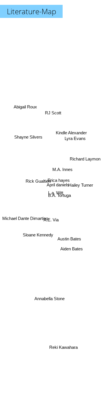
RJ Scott (54, 113)
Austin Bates (69, 242)
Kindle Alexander (70, 127)
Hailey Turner (81, 184)
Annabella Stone (50, 300)
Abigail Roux (26, 104)
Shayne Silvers (28, 137)
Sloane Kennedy (38, 236)
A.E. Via (51, 221)
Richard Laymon (84, 156)
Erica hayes (58, 181)
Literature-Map (31, 11)
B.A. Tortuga (59, 196)
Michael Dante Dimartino (25, 219)
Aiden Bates (71, 251)
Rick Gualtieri (38, 178)
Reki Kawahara (63, 346)
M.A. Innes (63, 170)
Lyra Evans (75, 137)
